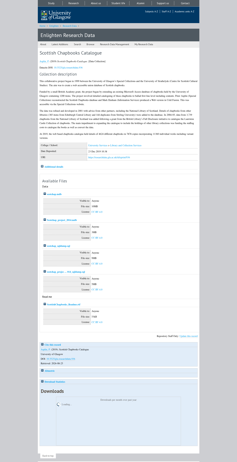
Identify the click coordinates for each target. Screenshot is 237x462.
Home (42, 25)
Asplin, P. (44, 61)
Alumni (140, 3)
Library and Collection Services (125, 145)
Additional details (53, 166)
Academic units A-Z (184, 11)
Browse (90, 44)
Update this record (189, 336)
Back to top (48, 455)
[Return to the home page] (56, 16)
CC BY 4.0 (97, 211)
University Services (97, 145)
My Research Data (144, 44)
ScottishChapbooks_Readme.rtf (63, 304)
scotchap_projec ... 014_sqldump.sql (66, 272)
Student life (118, 3)
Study (51, 3)
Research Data (70, 25)
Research (74, 3)
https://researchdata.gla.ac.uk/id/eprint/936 (109, 157)
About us (96, 3)
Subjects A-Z (151, 11)
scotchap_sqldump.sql (58, 246)
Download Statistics (54, 381)
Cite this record (52, 344)
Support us (163, 3)
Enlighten (54, 25)
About (43, 44)
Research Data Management (114, 44)
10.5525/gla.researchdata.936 (68, 67)
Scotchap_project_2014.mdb (62, 220)
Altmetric (49, 371)
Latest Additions (60, 44)
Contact (185, 3)
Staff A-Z (166, 11)
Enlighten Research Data (67, 35)
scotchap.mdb (54, 194)
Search (77, 44)
